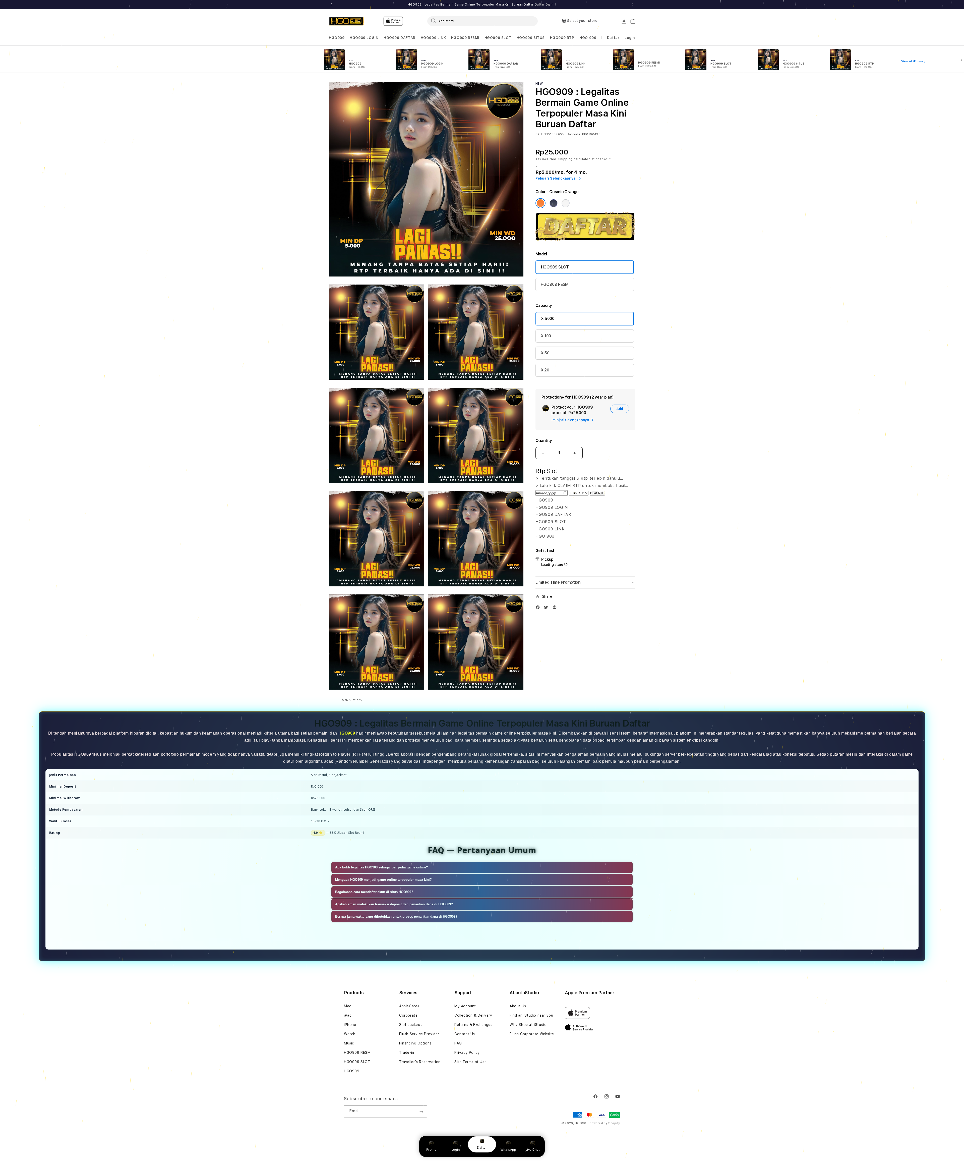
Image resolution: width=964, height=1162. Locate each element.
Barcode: (574, 134)
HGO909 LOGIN (364, 38)
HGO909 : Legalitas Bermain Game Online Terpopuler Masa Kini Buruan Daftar (482, 4)
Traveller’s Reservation (420, 1062)
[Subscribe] (421, 1111)
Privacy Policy (467, 1052)
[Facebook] (539, 608)
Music (349, 1043)
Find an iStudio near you (531, 1015)
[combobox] (482, 20)
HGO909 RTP (562, 38)
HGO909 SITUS (531, 38)
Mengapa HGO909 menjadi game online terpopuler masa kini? (383, 879)
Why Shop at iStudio (528, 1025)
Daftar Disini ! (545, 4)
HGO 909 (587, 38)
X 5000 (548, 318)
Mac (347, 1006)
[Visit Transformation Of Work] (585, 239)
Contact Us (464, 1034)
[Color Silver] (566, 203)
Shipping (565, 159)
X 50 (545, 353)
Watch (349, 1034)
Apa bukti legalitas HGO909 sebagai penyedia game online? (381, 867)
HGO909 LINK (433, 38)
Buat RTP (597, 493)
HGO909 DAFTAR (399, 38)
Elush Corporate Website (532, 1034)
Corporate (408, 1015)
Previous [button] (331, 4)
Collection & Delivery (473, 1015)
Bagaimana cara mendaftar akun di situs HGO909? (374, 892)
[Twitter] (547, 608)
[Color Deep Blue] (554, 203)
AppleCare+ (409, 1006)
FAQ (458, 1043)
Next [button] (632, 4)
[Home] (346, 21)
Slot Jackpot (410, 1025)
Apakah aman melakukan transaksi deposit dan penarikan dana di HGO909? (394, 904)
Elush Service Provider (419, 1034)
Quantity (543, 440)
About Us (518, 1006)
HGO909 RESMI (465, 38)
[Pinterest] (555, 608)
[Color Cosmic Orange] (540, 203)
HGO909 (337, 38)
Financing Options (415, 1043)
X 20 (545, 370)
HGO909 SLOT (498, 38)
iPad (347, 1015)
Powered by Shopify (604, 1123)
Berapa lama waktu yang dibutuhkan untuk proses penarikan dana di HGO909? (396, 916)
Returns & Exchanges (473, 1025)
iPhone (350, 1025)
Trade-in (406, 1052)
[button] (337, 38)
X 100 (546, 336)
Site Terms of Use (470, 1062)
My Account (465, 1006)
